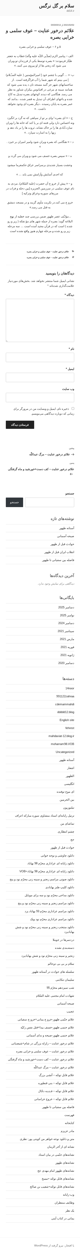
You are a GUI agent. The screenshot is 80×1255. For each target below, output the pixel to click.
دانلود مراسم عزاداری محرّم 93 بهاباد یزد (49, 911)
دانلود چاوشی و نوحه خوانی (57, 855)
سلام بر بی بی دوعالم (61, 963)
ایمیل (70, 368)
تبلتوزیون (68, 807)
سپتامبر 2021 (66, 631)
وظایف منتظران (64, 1202)
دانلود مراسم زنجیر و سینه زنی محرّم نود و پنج (46, 903)
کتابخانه (69, 1123)
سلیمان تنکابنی (65, 979)
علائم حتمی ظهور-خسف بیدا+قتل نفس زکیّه (47, 1027)
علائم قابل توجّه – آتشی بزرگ (56, 1075)
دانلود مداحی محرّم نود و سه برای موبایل (49, 895)
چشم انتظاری (66, 831)
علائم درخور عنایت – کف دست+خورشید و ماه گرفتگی (41, 1059)
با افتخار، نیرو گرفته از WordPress (54, 1245)
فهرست (69, 1115)
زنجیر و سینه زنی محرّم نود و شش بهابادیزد (47, 955)
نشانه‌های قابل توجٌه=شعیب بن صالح (52, 1186)
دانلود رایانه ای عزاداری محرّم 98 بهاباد (50, 863)
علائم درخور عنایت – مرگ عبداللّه (54, 1067)
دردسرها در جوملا (63, 939)
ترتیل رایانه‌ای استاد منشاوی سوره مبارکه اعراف (44, 815)
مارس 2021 (67, 639)
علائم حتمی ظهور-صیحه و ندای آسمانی (50, 1035)
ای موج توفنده (65, 791)
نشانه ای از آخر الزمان (60, 1146)
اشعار (70, 768)
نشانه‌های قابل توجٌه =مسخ (58, 1178)
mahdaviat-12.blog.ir (61, 736)
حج (72, 839)
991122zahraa (65, 696)
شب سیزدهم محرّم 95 (60, 987)
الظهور (70, 775)
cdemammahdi (64, 704)
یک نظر (69, 1210)
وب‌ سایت (68, 388)
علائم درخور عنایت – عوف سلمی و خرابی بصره (45, 1051)
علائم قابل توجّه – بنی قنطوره (56, 1083)
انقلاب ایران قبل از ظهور (59, 552)
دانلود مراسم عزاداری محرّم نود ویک (52, 919)
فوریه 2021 (67, 647)
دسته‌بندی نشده (64, 947)
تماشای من (67, 823)
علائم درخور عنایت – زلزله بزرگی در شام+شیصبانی (42, 1043)
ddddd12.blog (65, 712)
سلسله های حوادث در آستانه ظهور (53, 971)
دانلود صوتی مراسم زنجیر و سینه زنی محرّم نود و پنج (42, 879)
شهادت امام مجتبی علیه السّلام (55, 995)
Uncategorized (65, 752)
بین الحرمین (67, 799)
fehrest (69, 728)
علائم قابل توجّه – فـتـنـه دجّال (56, 1091)
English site (67, 720)
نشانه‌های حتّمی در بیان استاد (56, 1154)
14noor (69, 688)
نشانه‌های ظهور (64, 1162)
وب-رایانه (68, 1194)
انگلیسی (69, 783)
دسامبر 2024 (66, 623)
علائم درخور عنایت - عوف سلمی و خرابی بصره (48, 251)
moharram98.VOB (62, 744)
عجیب (70, 1011)
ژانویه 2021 (67, 655)
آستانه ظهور (66, 528)
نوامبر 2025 (67, 615)
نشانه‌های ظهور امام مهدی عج (55, 1170)
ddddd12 (56, 25)
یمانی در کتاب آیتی (62, 1218)
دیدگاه (69, 294)
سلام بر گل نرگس (56, 5)
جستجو (69, 493)
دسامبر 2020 (66, 663)
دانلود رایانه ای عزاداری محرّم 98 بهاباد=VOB (46, 871)
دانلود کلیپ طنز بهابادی (59, 887)
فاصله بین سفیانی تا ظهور (58, 560)
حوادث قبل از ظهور (62, 544)
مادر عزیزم (67, 1131)
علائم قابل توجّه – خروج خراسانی (54, 1099)
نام (71, 348)
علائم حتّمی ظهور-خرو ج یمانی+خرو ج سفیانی (46, 1019)
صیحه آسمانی (65, 536)
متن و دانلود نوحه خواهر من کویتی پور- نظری (47, 1139)
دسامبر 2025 (66, 607)
